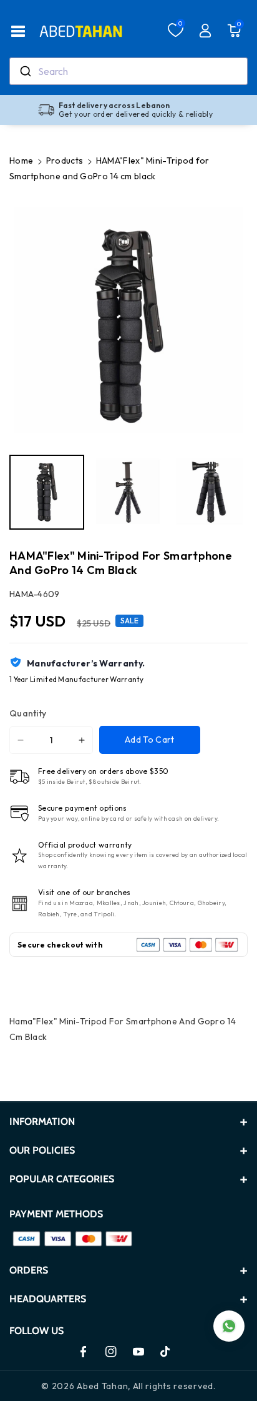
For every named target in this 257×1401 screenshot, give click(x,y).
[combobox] (128, 71)
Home (21, 160)
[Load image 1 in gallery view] (46, 492)
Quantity (27, 713)
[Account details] (205, 30)
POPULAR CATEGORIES (61, 1179)
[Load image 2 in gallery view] (127, 492)
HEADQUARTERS (47, 1299)
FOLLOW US (36, 1331)
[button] (18, 31)
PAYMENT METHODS (56, 1214)
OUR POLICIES (42, 1150)
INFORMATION (42, 1121)
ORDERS (28, 1270)
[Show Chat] (229, 1326)
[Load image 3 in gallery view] (209, 492)
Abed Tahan (102, 1386)
